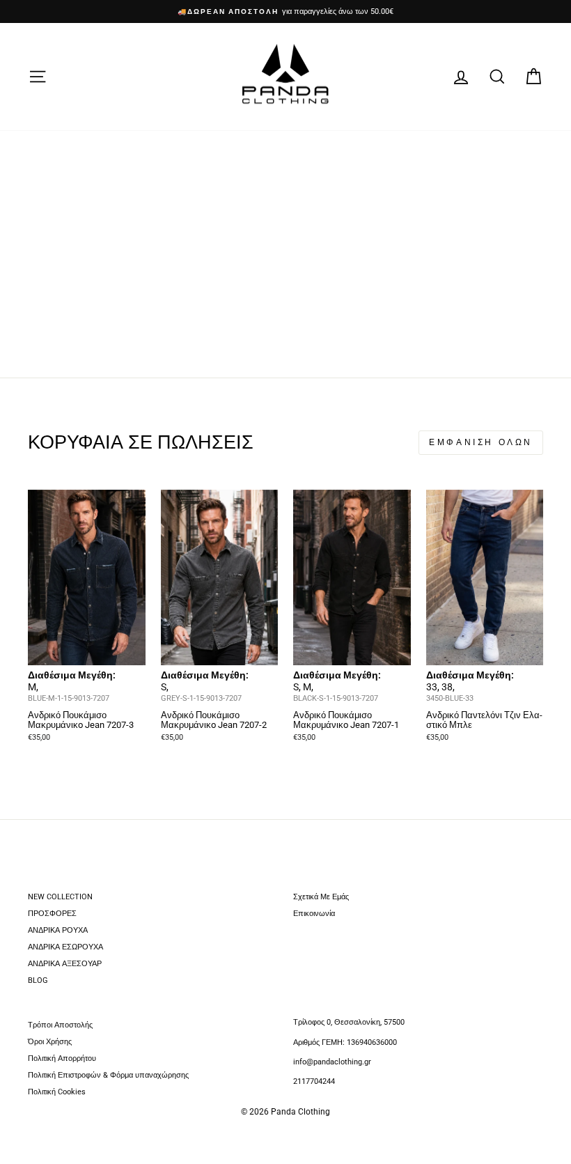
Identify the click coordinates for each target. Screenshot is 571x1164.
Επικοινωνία (314, 913)
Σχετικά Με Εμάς (321, 896)
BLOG (38, 980)
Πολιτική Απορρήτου (62, 1058)
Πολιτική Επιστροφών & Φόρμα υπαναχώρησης (108, 1075)
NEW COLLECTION (60, 896)
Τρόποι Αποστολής (60, 1025)
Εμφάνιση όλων (481, 442)
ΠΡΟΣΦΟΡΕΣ (52, 913)
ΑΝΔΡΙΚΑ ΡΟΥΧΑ (58, 930)
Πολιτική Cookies (57, 1091)
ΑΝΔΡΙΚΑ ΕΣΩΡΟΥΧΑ (65, 947)
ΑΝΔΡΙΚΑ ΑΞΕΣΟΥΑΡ (65, 963)
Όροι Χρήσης (50, 1041)
